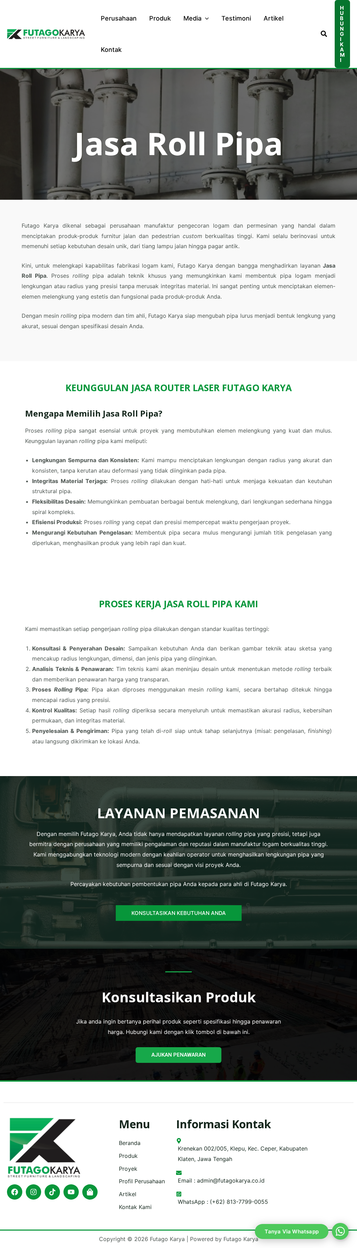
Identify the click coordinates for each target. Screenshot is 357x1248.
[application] (205, 18)
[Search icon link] (324, 35)
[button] (342, 34)
